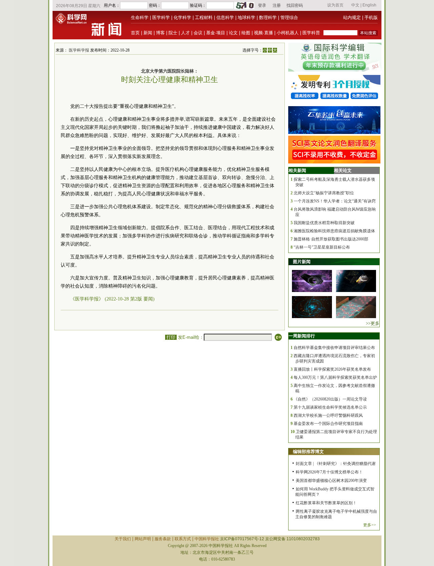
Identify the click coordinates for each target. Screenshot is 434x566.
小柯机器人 (288, 32)
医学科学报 (79, 50)
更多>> (369, 525)
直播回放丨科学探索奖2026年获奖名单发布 (332, 369)
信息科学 (225, 17)
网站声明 (143, 538)
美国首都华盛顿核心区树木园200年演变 (331, 480)
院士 (173, 32)
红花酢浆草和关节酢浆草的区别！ (326, 503)
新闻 (147, 32)
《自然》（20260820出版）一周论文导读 (330, 399)
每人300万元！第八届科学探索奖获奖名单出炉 (335, 377)
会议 (198, 32)
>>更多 (372, 323)
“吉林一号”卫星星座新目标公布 (322, 247)
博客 (160, 32)
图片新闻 (302, 261)
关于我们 (123, 538)
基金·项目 (215, 32)
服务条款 (163, 538)
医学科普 (311, 32)
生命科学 (140, 17)
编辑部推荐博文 (308, 451)
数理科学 (268, 17)
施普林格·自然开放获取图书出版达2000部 (331, 239)
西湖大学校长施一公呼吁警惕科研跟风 (328, 415)
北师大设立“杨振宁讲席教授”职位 (324, 193)
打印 (171, 337)
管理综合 (289, 17)
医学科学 (161, 17)
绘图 (245, 32)
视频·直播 (263, 32)
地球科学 (246, 17)
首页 (135, 32)
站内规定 (352, 17)
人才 (185, 32)
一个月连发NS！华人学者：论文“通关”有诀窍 (335, 201)
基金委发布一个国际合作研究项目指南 (328, 423)
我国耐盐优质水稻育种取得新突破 (324, 222)
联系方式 (183, 538)
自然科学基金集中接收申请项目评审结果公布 (334, 347)
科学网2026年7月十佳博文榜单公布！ (329, 472)
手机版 (371, 17)
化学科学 (182, 17)
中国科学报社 (207, 538)
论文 (233, 32)
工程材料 (204, 17)
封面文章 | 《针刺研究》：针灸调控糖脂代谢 (336, 463)
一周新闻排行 (302, 335)
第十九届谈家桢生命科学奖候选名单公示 (330, 407)
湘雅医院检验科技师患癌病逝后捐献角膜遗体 (334, 231)
